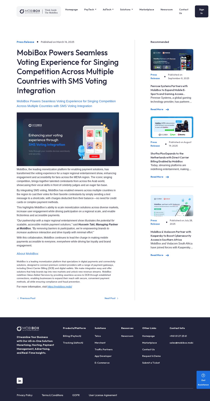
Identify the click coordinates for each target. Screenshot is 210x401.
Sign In (201, 11)
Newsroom (167, 9)
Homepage (71, 9)
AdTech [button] (107, 9)
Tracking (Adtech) (73, 342)
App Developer (103, 356)
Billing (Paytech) (72, 336)
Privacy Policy (24, 395)
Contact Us (183, 11)
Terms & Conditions (52, 395)
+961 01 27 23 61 (178, 336)
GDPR (76, 395)
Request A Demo (151, 356)
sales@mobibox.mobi (181, 342)
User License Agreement (103, 395)
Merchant (100, 342)
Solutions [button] (125, 9)
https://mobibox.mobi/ (59, 286)
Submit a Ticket (151, 362)
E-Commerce (102, 362)
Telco (98, 336)
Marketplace (146, 9)
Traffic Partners (104, 349)
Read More (157, 109)
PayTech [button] (89, 9)
